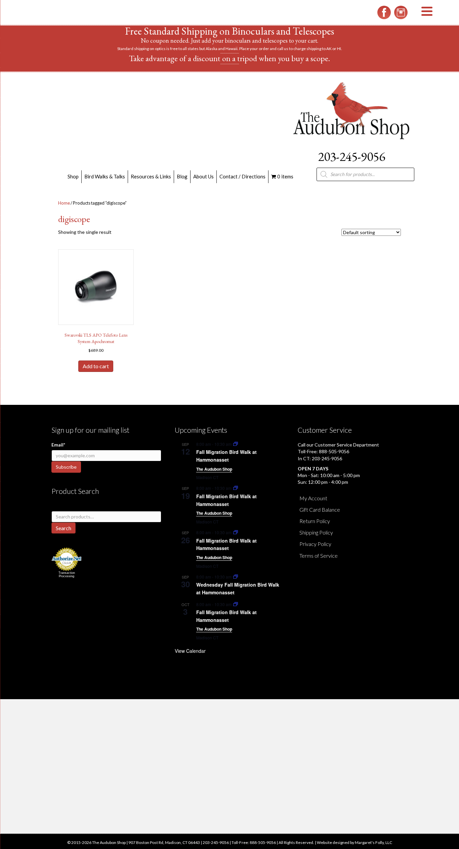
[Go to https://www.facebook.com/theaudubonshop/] (384, 12)
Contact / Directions (242, 176)
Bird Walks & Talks (104, 176)
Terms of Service (318, 555)
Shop (73, 176)
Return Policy (314, 521)
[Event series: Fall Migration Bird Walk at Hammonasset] (235, 444)
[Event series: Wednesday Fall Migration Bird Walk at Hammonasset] (235, 577)
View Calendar (190, 650)
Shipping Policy (316, 532)
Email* (58, 445)
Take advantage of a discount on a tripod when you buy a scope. (229, 58)
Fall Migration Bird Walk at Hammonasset (226, 456)
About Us (203, 176)
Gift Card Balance (319, 509)
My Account (313, 498)
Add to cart (96, 366)
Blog (182, 176)
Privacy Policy (315, 544)
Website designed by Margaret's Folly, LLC (354, 842)
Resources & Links (151, 176)
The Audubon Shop (214, 469)
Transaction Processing (66, 574)
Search (63, 528)
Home (64, 203)
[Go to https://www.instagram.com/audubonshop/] (401, 12)
